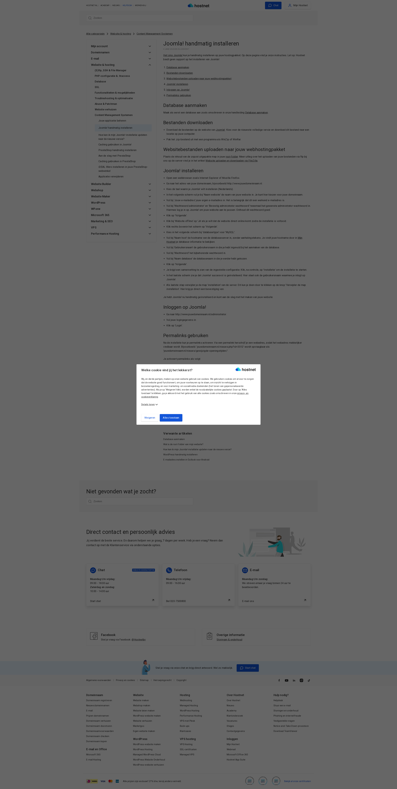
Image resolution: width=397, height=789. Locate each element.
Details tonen (148, 404)
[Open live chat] (391, 784)
